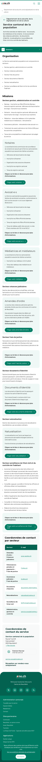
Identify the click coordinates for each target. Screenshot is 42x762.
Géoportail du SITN (8, 742)
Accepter (20, 757)
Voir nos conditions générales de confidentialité (21, 752)
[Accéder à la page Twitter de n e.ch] (8, 690)
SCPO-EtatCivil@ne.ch (28, 603)
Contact (5, 711)
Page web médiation (15, 279)
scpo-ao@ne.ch (26, 556)
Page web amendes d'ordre (18, 330)
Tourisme (5, 728)
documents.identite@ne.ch (30, 588)
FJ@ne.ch (24, 568)
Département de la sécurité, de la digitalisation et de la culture (21, 11)
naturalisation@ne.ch (28, 595)
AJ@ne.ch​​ (24, 579)
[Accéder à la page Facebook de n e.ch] (27, 690)
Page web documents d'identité (19, 412)
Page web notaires (14, 182)
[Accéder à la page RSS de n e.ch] (33, 690)
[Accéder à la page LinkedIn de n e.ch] (14, 690)
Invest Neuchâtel (8, 725)
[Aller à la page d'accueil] (6, 3)
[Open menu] (38, 3)
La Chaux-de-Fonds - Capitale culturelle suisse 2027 (18, 731)
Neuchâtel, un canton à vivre (11, 722)
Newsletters (6, 708)
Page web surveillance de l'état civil (19, 527)
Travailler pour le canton (10, 703)
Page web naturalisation (16, 456)
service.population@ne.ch (29, 611)
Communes (6, 719)
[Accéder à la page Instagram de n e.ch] (21, 690)
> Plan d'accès (10, 645)
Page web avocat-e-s (15, 241)
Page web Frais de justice (17, 363)
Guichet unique (7, 739)
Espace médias (7, 706)
